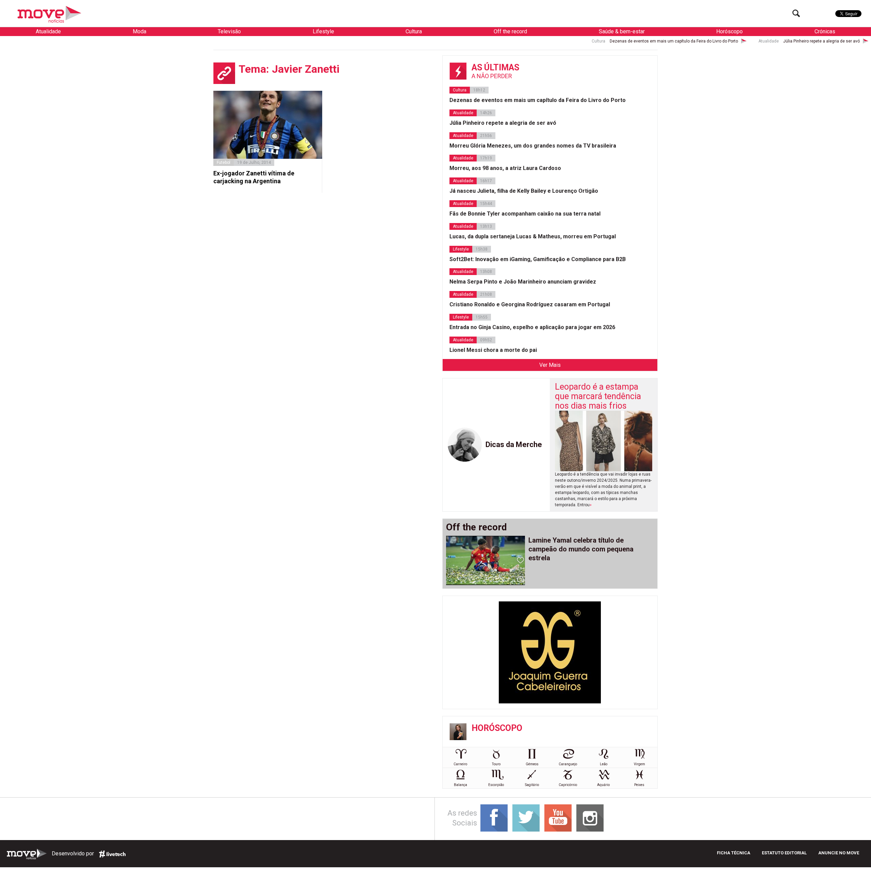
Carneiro (460, 764)
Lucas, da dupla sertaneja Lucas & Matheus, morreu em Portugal (532, 236)
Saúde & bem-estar (622, 31)
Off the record (510, 31)
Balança (460, 785)
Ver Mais (550, 365)
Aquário (603, 785)
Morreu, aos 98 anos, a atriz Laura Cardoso (505, 168)
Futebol (223, 162)
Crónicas (825, 31)
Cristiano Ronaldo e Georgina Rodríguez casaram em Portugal (529, 304)
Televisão (229, 31)
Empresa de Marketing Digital (112, 854)
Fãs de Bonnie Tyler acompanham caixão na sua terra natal (525, 213)
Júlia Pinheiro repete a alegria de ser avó (766, 41)
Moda (139, 31)
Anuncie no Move (838, 852)
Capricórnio (568, 785)
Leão (603, 764)
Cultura (414, 31)
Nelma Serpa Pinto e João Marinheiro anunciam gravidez (522, 281)
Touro (496, 764)
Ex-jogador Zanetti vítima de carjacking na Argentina (253, 177)
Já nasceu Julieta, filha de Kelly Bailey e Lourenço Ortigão (523, 191)
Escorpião (496, 785)
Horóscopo (729, 31)
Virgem (639, 764)
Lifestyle (323, 31)
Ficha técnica (733, 852)
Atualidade (48, 31)
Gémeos (532, 764)
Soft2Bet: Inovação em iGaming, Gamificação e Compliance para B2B (537, 259)
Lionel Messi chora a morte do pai (493, 350)
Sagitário (532, 785)
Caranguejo (568, 764)
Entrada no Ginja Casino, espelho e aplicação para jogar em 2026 (532, 327)
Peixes (639, 785)
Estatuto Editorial (784, 852)
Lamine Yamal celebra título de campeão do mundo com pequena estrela (581, 549)
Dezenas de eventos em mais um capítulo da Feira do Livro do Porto (618, 41)
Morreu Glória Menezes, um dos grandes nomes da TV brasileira (532, 145)
